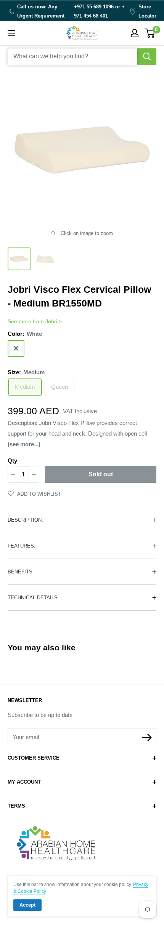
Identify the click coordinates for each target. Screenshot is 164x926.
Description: (25, 520)
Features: (21, 546)
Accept (27, 905)
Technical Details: (33, 597)
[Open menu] (11, 33)
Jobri (51, 321)
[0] (150, 33)
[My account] (134, 33)
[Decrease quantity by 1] (13, 474)
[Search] (146, 56)
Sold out (100, 474)
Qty (12, 460)
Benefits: (21, 572)
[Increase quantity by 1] (34, 474)
